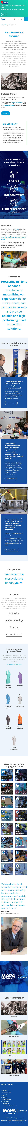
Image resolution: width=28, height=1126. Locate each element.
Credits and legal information (10, 1105)
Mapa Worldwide (14, 1075)
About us (5, 1090)
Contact (4, 1097)
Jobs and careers (14, 1056)
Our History (14, 1016)
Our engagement (14, 1036)
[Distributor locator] (14, 19)
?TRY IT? (4, 14)
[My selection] (22, 19)
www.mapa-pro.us (5, 24)
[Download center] (18, 19)
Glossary (5, 1094)
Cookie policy (6, 1103)
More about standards (14, 664)
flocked (17, 229)
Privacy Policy (6, 1101)
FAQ (4, 1095)
